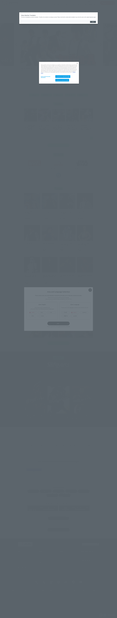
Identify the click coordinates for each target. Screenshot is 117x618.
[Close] (77, 63)
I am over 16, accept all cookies (62, 80)
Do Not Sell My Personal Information (45, 77)
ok (93, 21)
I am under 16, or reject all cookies (63, 76)
